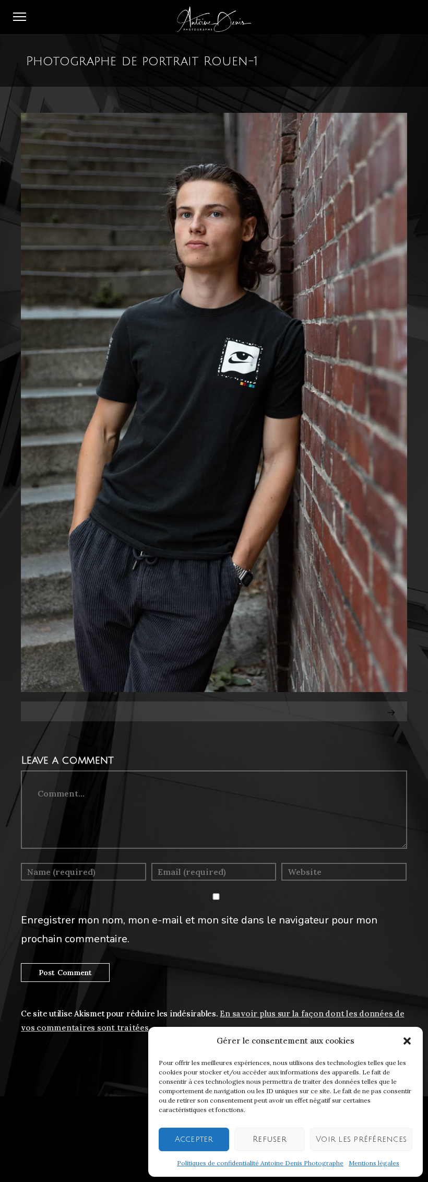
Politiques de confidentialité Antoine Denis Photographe (260, 1163)
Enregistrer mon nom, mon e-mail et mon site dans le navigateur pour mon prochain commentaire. (199, 929)
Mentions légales (374, 1163)
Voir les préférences (361, 1139)
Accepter (194, 1139)
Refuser (270, 1139)
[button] (407, 1041)
